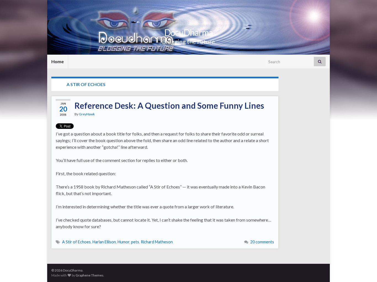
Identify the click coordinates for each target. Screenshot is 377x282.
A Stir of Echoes (76, 242)
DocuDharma (188, 32)
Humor (123, 242)
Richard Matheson (157, 242)
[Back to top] (364, 269)
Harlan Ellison (104, 242)
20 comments (262, 242)
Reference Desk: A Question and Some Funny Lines (169, 105)
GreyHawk (87, 114)
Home (57, 61)
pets (135, 242)
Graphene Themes (89, 275)
